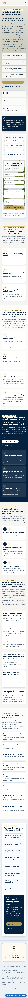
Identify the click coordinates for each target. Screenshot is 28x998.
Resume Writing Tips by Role (10, 977)
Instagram (9, 982)
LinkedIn (14, 982)
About (7, 980)
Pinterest (4, 984)
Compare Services (11, 929)
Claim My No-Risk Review (12, 82)
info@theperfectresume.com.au (9, 968)
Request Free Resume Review (14, 207)
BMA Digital (14, 988)
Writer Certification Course (12, 978)
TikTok (23, 982)
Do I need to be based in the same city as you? (12, 874)
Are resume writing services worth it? (12, 851)
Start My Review (11, 923)
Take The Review (9, 441)
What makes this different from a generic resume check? (13, 867)
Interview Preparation (6, 976)
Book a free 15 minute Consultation (9, 970)
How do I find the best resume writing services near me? (13, 836)
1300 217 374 (8, 445)
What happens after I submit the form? (14, 888)
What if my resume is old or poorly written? (12, 881)
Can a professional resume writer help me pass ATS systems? (12, 859)
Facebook (4, 982)
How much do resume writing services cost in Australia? (13, 843)
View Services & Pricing (12, 86)
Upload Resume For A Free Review (16, 995)
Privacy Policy (13, 980)
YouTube (19, 982)
